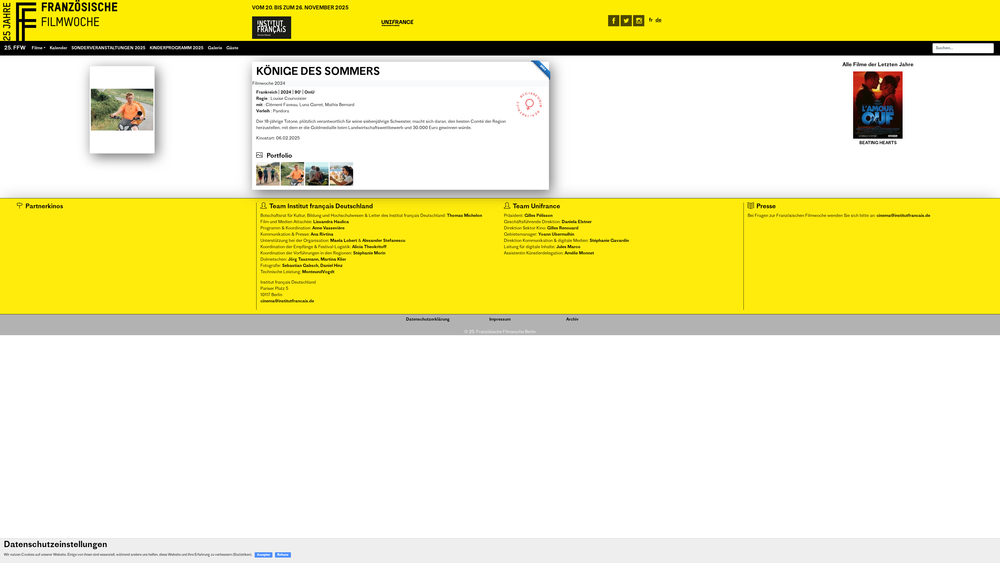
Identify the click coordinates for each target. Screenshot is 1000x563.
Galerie (215, 48)
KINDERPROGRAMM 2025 (177, 48)
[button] (774, 104)
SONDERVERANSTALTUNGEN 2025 (108, 48)
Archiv (572, 319)
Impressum (500, 319)
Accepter (263, 555)
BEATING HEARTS (878, 143)
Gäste (232, 48)
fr (651, 20)
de (658, 20)
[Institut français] (271, 28)
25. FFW (15, 48)
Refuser (283, 555)
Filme (37, 48)
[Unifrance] (397, 23)
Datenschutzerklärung (428, 319)
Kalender (58, 48)
